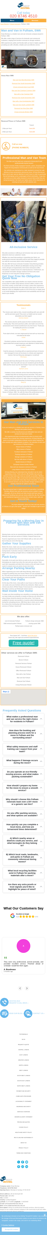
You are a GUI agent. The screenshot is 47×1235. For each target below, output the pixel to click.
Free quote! (23, 642)
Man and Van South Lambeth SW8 (23, 105)
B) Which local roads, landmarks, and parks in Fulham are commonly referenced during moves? (22, 858)
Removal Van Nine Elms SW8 (23, 108)
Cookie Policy (23, 1127)
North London (23, 1065)
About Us (23, 1142)
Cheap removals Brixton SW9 (23, 112)
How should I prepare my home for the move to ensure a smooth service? (22, 788)
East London (23, 1055)
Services (35, 20)
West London (23, 1070)
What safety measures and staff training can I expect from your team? (22, 749)
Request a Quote (23, 1044)
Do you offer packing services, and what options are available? (22, 814)
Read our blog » (16, 1013)
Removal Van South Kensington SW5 (23, 83)
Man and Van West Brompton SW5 (23, 80)
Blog (23, 1039)
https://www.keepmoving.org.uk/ (14, 1205)
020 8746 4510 (23, 16)
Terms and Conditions (23, 1153)
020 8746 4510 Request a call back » (18, 1002)
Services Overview (23, 1111)
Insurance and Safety (23, 1106)
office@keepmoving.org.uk (14, 1203)
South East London (23, 1080)
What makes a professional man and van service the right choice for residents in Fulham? (22, 719)
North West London (23, 1086)
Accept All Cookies (11, 1229)
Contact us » (38, 1013)
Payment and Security (23, 1091)
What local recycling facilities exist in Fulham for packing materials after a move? (22, 873)
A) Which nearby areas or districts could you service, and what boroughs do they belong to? (22, 842)
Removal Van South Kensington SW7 (23, 98)
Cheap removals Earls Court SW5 (23, 87)
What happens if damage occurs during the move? (22, 761)
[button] (20, 988)
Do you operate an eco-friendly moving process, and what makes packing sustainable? (22, 774)
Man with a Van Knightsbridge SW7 (23, 101)
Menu (12, 20)
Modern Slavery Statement (23, 1117)
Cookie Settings (8, 1225)
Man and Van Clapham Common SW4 (23, 90)
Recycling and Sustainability (23, 1137)
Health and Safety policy (23, 1132)
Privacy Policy (23, 1148)
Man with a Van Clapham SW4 (23, 94)
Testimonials (23, 1034)
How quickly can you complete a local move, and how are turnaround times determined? (22, 826)
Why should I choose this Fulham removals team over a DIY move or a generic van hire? (22, 801)
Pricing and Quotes (23, 1122)
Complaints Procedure (23, 1096)
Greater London (23, 1060)
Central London (23, 1049)
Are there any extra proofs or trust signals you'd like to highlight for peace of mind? (22, 886)
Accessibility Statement (23, 1101)
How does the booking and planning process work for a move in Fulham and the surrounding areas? (22, 734)
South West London (23, 1075)
